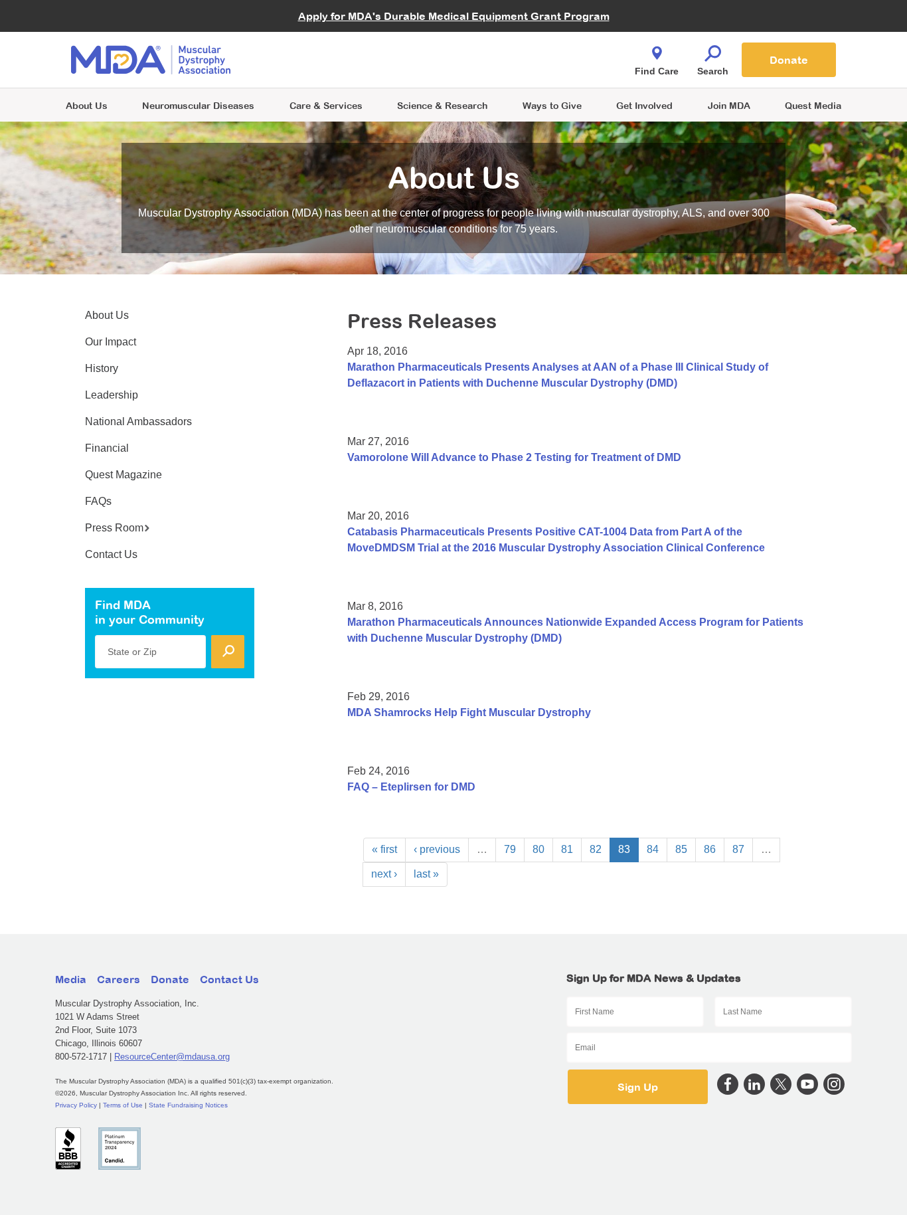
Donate (789, 60)
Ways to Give (552, 105)
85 (681, 849)
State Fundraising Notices (188, 1105)
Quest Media (813, 105)
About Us (87, 105)
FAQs (98, 501)
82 (596, 849)
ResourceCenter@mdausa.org (172, 1057)
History (101, 368)
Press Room (114, 527)
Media (70, 979)
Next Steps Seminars (327, 61)
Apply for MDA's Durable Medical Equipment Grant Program (454, 16)
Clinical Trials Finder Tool (334, 43)
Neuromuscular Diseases (198, 105)
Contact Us (111, 554)
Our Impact (110, 341)
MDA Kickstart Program (514, 67)
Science (442, 105)
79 (510, 849)
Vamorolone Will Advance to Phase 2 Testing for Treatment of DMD (514, 457)
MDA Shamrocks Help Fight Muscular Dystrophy (469, 712)
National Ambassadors (138, 421)
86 (710, 849)
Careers (118, 979)
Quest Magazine (123, 474)
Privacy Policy (76, 1105)
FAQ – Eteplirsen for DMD (411, 787)
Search (712, 71)
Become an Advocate (327, 33)
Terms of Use (123, 1105)
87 (738, 849)
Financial (107, 448)
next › (384, 874)
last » (426, 874)
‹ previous (437, 849)
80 (538, 849)
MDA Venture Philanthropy (519, 43)
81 (567, 849)
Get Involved (644, 105)
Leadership (111, 395)
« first (384, 849)
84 (653, 849)
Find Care (657, 71)
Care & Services (326, 105)
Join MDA (729, 105)
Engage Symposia (321, 38)
